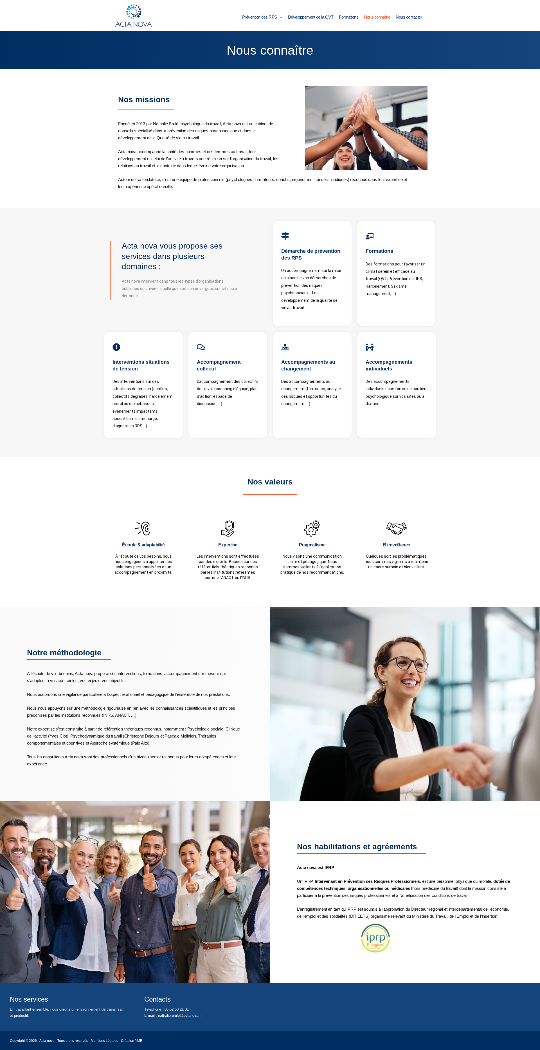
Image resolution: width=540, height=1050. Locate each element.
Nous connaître (377, 17)
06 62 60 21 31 (177, 1009)
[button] (279, 17)
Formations (348, 17)
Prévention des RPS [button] (259, 17)
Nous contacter (409, 17)
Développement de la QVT (311, 17)
